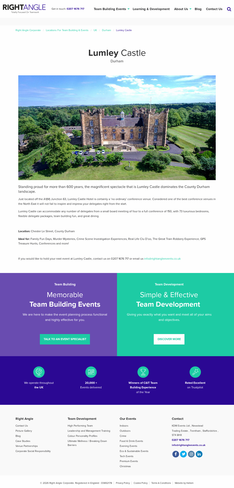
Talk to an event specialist (65, 339)
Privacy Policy (123, 483)
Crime (123, 436)
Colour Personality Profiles (82, 436)
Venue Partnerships (27, 446)
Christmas (125, 466)
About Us (181, 9)
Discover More (169, 339)
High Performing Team (80, 425)
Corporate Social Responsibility (33, 451)
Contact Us (214, 9)
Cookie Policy (141, 483)
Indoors (124, 425)
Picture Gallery (24, 430)
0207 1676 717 (75, 8)
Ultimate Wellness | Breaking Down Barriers (87, 443)
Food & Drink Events (131, 441)
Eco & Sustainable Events (134, 451)
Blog (198, 9)
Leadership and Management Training (89, 430)
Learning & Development (151, 9)
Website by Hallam (184, 483)
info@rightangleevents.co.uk (162, 259)
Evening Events (128, 446)
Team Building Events (110, 9)
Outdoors (125, 430)
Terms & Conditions (161, 483)
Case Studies (23, 441)
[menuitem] (110, 9)
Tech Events (126, 456)
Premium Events (129, 461)
